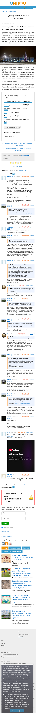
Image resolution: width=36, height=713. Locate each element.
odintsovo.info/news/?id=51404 (23, 389)
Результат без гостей (12, 127)
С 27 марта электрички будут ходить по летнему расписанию (17, 149)
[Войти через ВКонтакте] (3, 543)
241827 (9, 475)
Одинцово (13, 11)
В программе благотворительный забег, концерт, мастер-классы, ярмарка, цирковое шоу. (23, 606)
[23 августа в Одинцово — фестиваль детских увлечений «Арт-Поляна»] (6, 558)
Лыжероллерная (15, 548)
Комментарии (5, 648)
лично (32, 176)
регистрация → (6, 531)
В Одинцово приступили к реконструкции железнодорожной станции (19, 144)
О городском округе (6, 652)
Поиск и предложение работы (9, 654)
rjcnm (9, 379)
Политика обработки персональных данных (13, 663)
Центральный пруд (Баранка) (11, 551)
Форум (3, 643)
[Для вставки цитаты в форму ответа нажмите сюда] (8, 178)
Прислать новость (18, 166)
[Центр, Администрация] (18, 55)
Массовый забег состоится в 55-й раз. (22, 578)
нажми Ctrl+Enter (26, 155)
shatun (9, 417)
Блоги (2, 645)
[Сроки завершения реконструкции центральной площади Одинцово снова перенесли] (6, 614)
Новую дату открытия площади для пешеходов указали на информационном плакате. (21, 622)
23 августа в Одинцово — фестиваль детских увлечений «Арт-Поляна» (22, 557)
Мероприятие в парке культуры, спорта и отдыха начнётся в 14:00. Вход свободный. (23, 563)
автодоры (10, 436)
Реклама (20, 636)
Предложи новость (23, 634)
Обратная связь (5, 661)
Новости (4, 11)
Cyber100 (10, 176)
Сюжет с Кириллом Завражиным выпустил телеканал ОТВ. (21, 591)
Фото (2, 640)
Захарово (26, 548)
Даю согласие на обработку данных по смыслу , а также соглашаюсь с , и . (17, 701)
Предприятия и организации (9, 657)
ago (8, 432)
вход (26, 8)
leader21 (9, 205)
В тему (4, 548)
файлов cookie (27, 666)
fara (8, 285)
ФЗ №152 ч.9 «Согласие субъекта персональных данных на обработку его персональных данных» (17, 698)
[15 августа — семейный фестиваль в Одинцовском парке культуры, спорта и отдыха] (6, 599)
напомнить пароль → (8, 536)
